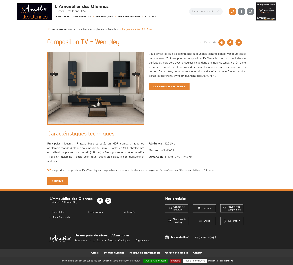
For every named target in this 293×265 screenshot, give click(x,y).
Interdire (175, 261)
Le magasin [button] (62, 17)
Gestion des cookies (176, 253)
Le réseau (98, 240)
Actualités (129, 212)
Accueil (95, 253)
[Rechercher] (219, 11)
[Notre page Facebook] (241, 11)
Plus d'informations (195, 261)
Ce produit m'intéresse (171, 87)
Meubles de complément (92, 29)
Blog (110, 240)
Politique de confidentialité (144, 253)
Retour (58, 181)
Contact (150, 17)
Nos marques (104, 17)
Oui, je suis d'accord (155, 261)
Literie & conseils (61, 217)
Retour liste (210, 42)
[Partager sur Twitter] (238, 42)
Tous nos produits (63, 30)
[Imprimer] (221, 42)
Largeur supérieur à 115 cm (137, 29)
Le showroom (95, 212)
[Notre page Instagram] (250, 11)
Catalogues (124, 240)
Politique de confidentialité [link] (220, 261)
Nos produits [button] (82, 17)
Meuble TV (113, 29)
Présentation (58, 212)
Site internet (81, 240)
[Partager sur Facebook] (230, 42)
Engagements (143, 240)
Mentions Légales (114, 253)
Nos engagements (129, 17)
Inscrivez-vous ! (205, 237)
